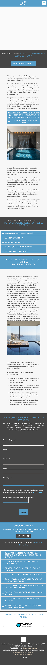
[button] (9, 143)
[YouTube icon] (23, 657)
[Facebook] (18, 536)
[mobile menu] (44, 3)
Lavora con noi (28, 652)
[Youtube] (28, 536)
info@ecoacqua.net (30, 648)
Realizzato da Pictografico (23, 654)
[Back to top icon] (23, 639)
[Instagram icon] (26, 657)
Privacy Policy (37, 492)
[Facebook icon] (21, 657)
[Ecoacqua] (23, 3)
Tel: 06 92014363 (16, 648)
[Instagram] (23, 536)
